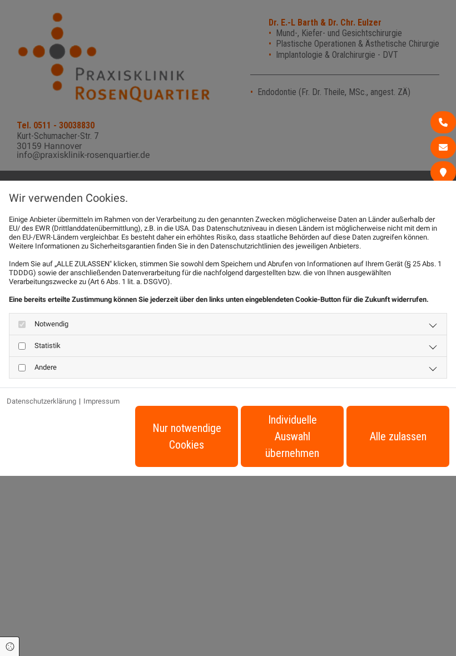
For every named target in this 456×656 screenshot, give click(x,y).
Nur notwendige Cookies (186, 436)
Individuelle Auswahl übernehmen (292, 436)
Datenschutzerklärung (41, 401)
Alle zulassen (398, 436)
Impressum (101, 401)
